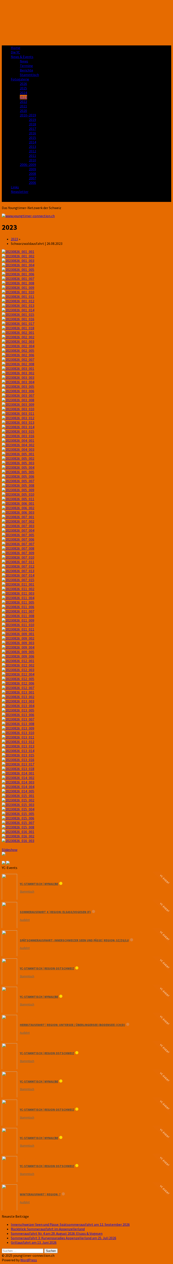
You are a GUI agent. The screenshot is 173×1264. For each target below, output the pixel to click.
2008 (32, 173)
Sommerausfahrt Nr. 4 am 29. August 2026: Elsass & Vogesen (56, 1233)
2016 (32, 133)
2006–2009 (28, 164)
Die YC (15, 52)
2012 (32, 151)
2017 (32, 128)
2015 (32, 137)
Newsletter (19, 191)
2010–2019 (28, 115)
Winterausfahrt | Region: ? (40, 1194)
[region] (86, 22)
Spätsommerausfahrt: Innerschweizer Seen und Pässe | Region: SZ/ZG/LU (74, 940)
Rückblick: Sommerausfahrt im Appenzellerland (48, 1229)
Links (15, 187)
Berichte (26, 70)
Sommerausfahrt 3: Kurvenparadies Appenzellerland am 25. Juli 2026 (63, 1238)
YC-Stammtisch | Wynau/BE (39, 884)
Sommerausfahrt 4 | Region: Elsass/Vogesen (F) (55, 912)
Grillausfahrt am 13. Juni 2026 (34, 1242)
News (24, 61)
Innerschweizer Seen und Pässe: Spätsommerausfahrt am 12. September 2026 (70, 1224)
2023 (23, 97)
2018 (32, 124)
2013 (32, 146)
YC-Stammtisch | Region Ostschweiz (47, 968)
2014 (32, 142)
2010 (32, 160)
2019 (32, 119)
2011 (32, 155)
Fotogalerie (20, 79)
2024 (23, 92)
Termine (26, 65)
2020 (23, 110)
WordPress (28, 1260)
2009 (32, 169)
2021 (23, 106)
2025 (23, 88)
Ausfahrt (25, 920)
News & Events (22, 56)
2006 (32, 182)
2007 (32, 178)
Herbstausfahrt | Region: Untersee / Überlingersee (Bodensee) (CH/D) (72, 1025)
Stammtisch (29, 74)
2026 (23, 83)
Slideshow (9, 849)
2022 (23, 101)
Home (15, 47)
